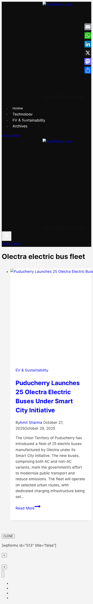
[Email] (87, 26)
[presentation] (50, 315)
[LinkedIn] (87, 44)
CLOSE (8, 536)
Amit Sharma (31, 422)
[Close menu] (3, 573)
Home (18, 108)
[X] (87, 52)
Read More (28, 508)
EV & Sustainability (29, 120)
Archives (20, 126)
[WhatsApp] (87, 35)
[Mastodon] (87, 61)
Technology (22, 114)
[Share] (87, 70)
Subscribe (10, 135)
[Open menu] (6, 236)
